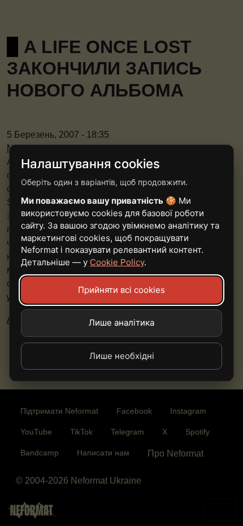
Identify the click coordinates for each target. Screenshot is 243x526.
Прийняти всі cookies (121, 289)
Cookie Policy (117, 262)
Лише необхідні (121, 355)
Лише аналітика (121, 322)
